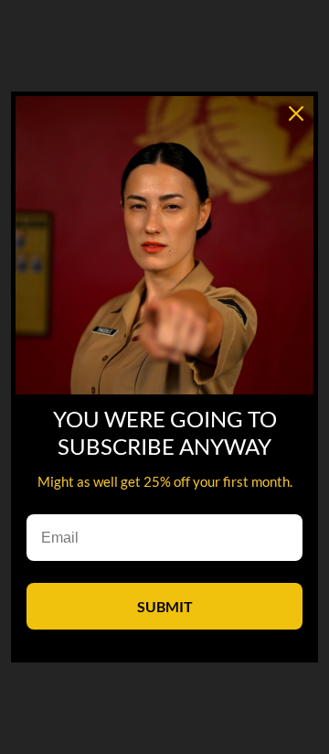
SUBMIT (165, 606)
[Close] (296, 113)
